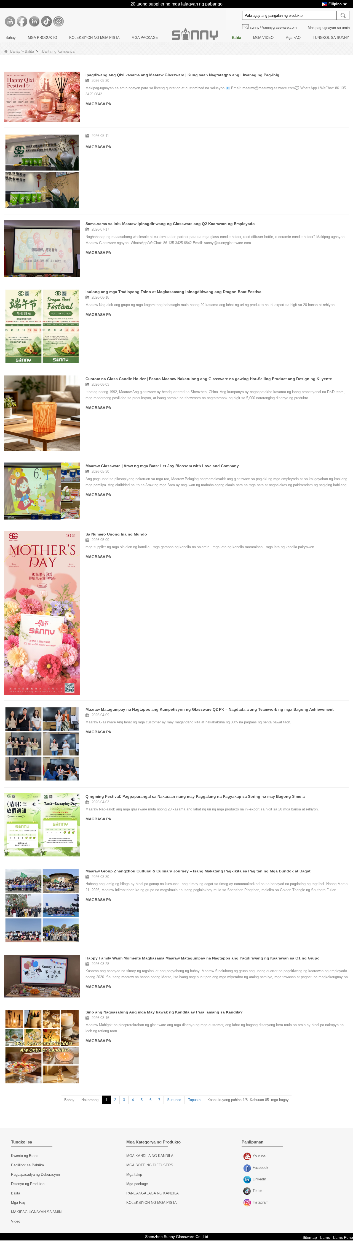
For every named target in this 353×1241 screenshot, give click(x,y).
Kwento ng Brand (24, 1156)
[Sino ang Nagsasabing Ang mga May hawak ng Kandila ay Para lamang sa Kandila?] (42, 1047)
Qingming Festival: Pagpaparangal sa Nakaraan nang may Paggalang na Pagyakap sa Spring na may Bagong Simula (195, 796)
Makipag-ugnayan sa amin (329, 28)
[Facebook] (22, 21)
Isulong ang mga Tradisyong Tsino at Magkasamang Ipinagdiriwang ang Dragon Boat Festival (174, 292)
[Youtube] (9, 21)
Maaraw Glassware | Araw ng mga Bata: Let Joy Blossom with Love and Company (162, 466)
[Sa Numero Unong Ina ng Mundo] (42, 613)
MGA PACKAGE (145, 38)
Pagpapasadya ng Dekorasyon (35, 1174)
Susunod (174, 1100)
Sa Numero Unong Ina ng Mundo (116, 534)
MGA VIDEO (263, 38)
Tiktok (248, 1191)
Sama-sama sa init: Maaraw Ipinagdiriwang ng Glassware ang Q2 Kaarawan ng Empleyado (170, 223)
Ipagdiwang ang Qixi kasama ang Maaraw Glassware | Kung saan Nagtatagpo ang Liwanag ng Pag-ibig (182, 75)
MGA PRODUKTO (42, 38)
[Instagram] (58, 21)
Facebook (248, 1168)
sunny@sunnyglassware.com (273, 27)
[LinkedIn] (34, 21)
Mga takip (134, 1174)
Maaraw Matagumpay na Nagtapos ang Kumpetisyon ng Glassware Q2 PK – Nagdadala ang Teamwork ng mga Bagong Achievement (209, 709)
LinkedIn (248, 1179)
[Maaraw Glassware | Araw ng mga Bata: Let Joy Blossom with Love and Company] (42, 491)
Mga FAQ (293, 38)
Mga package (137, 1184)
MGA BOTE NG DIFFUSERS (149, 1165)
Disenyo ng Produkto (27, 1184)
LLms (325, 1237)
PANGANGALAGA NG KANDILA (152, 1193)
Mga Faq (18, 1203)
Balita (236, 38)
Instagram (248, 1203)
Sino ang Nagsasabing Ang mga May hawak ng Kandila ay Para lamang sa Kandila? (164, 1012)
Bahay (11, 38)
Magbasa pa (98, 104)
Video (15, 1221)
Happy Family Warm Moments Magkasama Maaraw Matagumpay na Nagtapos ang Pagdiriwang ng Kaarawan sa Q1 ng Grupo (202, 958)
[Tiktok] (46, 21)
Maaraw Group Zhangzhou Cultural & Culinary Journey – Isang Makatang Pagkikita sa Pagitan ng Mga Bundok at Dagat (198, 871)
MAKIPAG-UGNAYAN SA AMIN (36, 1212)
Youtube (248, 1156)
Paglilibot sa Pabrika (27, 1165)
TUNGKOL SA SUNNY (331, 38)
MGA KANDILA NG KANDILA (149, 1156)
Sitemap (310, 1237)
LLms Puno (343, 1237)
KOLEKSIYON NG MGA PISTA (94, 38)
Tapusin (194, 1100)
